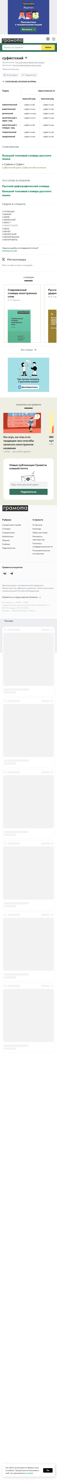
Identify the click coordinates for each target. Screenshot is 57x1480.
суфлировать (10, 239)
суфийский (8, 220)
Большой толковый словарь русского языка (26, 157)
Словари (6, 529)
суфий (6, 217)
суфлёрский (9, 234)
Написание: (7, 65)
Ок (47, 1470)
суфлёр (6, 231)
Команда (37, 529)
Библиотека (7, 536)
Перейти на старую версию (20, 597)
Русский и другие (21, 451)
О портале (37, 525)
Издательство (8, 548)
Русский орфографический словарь (26, 186)
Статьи (6, 451)
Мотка (32, 610)
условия (29, 1473)
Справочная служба (11, 525)
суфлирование (10, 237)
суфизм (6, 214)
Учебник (6, 544)
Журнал (6, 540)
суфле (5, 229)
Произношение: (8, 62)
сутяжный (8, 211)
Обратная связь (40, 532)
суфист (6, 222)
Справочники (8, 532)
